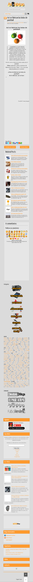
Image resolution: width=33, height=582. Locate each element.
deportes (18, 355)
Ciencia (21, 349)
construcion (16, 353)
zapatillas (17, 386)
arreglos (14, 339)
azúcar (20, 340)
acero (5, 337)
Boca (19, 342)
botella (5, 343)
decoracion (6, 355)
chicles (11, 349)
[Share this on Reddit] (19, 143)
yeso (13, 386)
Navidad (13, 373)
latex (28, 366)
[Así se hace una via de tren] (8, 215)
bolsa (27, 342)
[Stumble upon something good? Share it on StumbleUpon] (12, 143)
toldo (13, 384)
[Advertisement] (19, 80)
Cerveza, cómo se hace (16, 175)
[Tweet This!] (8, 143)
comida (27, 350)
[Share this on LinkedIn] (17, 143)
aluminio (25, 337)
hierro (27, 363)
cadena (9, 345)
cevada (6, 349)
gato (12, 361)
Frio (4, 360)
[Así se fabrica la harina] (8, 164)
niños (22, 373)
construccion (7, 353)
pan (17, 374)
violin (9, 386)
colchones (22, 350)
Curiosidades (25, 354)
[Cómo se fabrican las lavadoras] (8, 190)
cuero (15, 354)
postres (28, 377)
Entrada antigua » (24, 147)
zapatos (21, 386)
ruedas (23, 378)
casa (28, 346)
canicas (22, 345)
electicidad (6, 356)
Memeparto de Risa (10, 535)
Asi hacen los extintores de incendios (19, 168)
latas (25, 366)
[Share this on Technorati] (21, 143)
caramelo (5, 346)
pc (16, 375)
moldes (21, 370)
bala (24, 340)
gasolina (7, 361)
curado (20, 354)
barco (11, 341)
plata (24, 377)
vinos (6, 386)
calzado (13, 345)
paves (13, 375)
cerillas (28, 347)
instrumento (6, 365)
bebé (22, 341)
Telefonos (5, 384)
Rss (17, 453)
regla (15, 378)
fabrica (25, 358)
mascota (15, 369)
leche (6, 367)
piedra (23, 376)
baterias (18, 341)
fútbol (24, 360)
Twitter (17, 451)
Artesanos (26, 339)
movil (15, 371)
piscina (9, 377)
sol (16, 381)
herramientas (21, 362)
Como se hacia (10, 351)
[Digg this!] (14, 143)
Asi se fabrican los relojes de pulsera (19, 505)
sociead (25, 380)
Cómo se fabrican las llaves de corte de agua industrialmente (19, 208)
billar (10, 342)
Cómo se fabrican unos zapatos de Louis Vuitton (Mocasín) (18, 195)
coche (10, 350)
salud (28, 378)
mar (11, 369)
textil (10, 384)
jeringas (16, 365)
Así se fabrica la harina (16, 162)
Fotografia (26, 359)
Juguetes (6, 366)
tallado (5, 383)
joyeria (20, 365)
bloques (14, 342)
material (20, 369)
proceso (6, 378)
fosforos (20, 359)
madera (6, 369)
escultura (21, 358)
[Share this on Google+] (10, 143)
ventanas (16, 385)
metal (9, 370)
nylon (27, 373)
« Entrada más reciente (10, 147)
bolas (15, 22)
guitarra (10, 362)
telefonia (26, 383)
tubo (24, 384)
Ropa (19, 378)
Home (8, 22)
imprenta (14, 364)
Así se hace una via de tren (16, 213)
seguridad (7, 380)
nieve (18, 373)
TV (4, 385)
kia (10, 366)
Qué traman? (9, 539)
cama (19, 345)
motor (9, 371)
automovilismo (13, 340)
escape (16, 358)
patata (9, 375)
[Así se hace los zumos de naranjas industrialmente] (8, 202)
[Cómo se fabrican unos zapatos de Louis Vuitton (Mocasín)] (8, 196)
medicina (26, 369)
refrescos (11, 378)
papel (21, 374)
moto (5, 371)
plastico (18, 377)
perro (27, 375)
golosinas (21, 361)
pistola (14, 377)
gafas (28, 360)
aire (15, 337)
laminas (14, 366)
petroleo (14, 376)
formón (16, 359)
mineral (12, 370)
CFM (6, 18)
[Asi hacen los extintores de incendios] (8, 170)
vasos (7, 385)
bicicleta (5, 342)
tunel (27, 384)
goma (26, 361)
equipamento (11, 358)
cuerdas (10, 354)
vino (28, 385)
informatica (20, 364)
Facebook (17, 449)
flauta (12, 359)
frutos (8, 360)
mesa (5, 370)
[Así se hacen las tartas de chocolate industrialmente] (8, 184)
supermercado (21, 381)
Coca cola (6, 350)
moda (17, 370)
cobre (26, 349)
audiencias (6, 340)
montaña (26, 370)
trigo (16, 384)
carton (23, 346)
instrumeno (26, 364)
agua (10, 337)
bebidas (26, 341)
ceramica (15, 347)
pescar (9, 376)
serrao (20, 380)
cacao (5, 345)
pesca (5, 376)
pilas (27, 376)
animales (5, 339)
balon (28, 340)
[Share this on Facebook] (6, 143)
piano (19, 376)
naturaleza (8, 373)
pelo (19, 375)
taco (27, 381)
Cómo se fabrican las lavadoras (18, 188)
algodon (20, 337)
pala (14, 374)
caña (27, 345)
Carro (20, 346)
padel (11, 374)
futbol (20, 360)
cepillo (7, 347)
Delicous (17, 455)
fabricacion (6, 359)
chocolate (16, 349)
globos (16, 361)
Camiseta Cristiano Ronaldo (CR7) (13, 554)
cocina (16, 350)
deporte (11, 355)
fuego (12, 360)
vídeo (21, 385)
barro (14, 341)
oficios (5, 374)
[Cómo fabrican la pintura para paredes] (8, 157)
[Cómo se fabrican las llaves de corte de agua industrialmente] (8, 209)
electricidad (12, 356)
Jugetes (25, 365)
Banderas (7, 341)
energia (26, 356)
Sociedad (21, 22)
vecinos (12, 385)
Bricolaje (16, 344)
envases (5, 358)
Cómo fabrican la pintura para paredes (19, 155)
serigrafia (14, 380)
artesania (20, 339)
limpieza (18, 367)
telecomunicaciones (19, 383)
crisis (21, 353)
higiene (7, 364)
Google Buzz (17, 456)
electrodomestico (19, 356)
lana (17, 366)
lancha (21, 366)
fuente (16, 360)
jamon (12, 365)
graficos (5, 362)
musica (27, 371)
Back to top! (25, 574)
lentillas (10, 367)
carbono (11, 346)
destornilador (25, 355)
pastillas (5, 375)
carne (16, 346)
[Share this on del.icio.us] (15, 143)
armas (11, 22)
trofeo (20, 384)
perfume (23, 375)
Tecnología (11, 383)
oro (8, 374)
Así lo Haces (9, 537)
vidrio (25, 385)
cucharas (5, 354)
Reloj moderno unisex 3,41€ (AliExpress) (14, 552)
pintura (18, 22)
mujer (19, 371)
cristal (25, 353)
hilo (10, 364)
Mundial (23, 371)
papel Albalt (26, 374)
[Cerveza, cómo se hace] (8, 177)
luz (26, 367)
